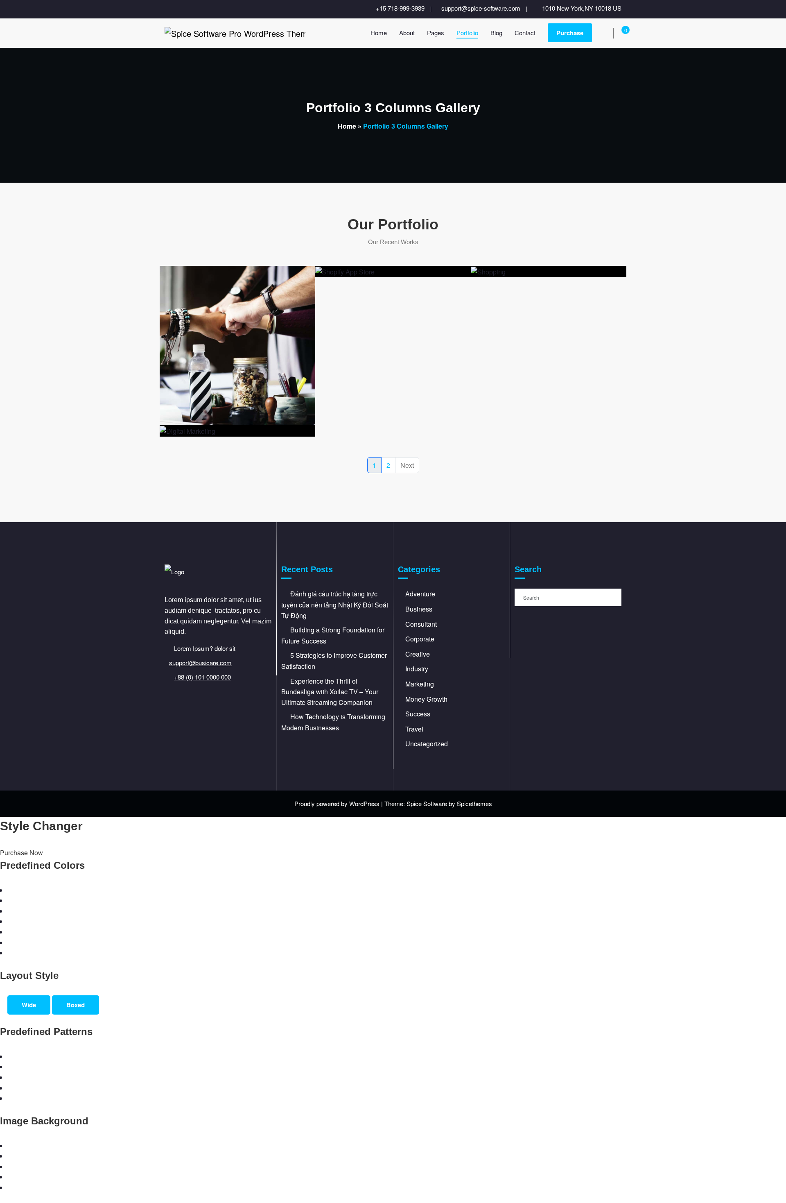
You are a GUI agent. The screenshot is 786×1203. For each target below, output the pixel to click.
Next (407, 465)
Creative (417, 654)
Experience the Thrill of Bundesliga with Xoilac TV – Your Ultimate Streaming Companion (329, 691)
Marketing (419, 684)
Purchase (569, 32)
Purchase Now (21, 852)
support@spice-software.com (480, 8)
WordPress (364, 803)
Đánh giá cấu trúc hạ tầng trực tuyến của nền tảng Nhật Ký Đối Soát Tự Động (334, 604)
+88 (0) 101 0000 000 (202, 677)
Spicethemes (474, 803)
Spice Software (427, 803)
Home (347, 126)
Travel (414, 729)
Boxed (75, 1004)
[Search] (607, 34)
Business (418, 609)
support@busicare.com (200, 662)
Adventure (420, 593)
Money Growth (426, 699)
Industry (416, 668)
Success (417, 713)
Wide (29, 1004)
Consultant (421, 624)
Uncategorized (426, 743)
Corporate (419, 638)
